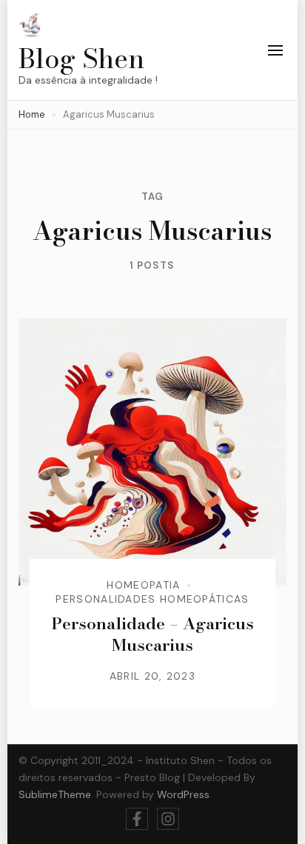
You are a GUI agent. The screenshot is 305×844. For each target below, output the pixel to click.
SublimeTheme (55, 794)
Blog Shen (81, 58)
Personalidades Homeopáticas (152, 599)
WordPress (183, 794)
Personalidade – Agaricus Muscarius (152, 634)
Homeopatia (143, 585)
